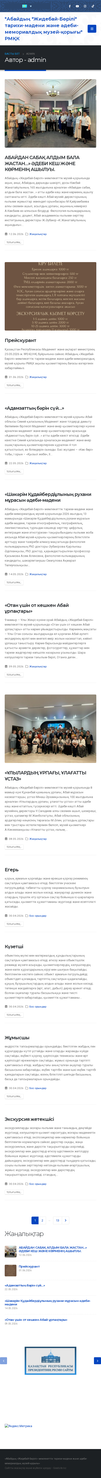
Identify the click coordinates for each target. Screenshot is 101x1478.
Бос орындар (37, 915)
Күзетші (14, 946)
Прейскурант (20, 340)
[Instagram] (85, 6)
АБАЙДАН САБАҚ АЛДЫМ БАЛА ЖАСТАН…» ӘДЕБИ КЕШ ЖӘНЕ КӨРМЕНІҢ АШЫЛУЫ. (42, 163)
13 (57, 1220)
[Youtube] (77, 6)
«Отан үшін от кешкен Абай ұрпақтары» (36, 1319)
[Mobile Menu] (92, 29)
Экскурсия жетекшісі (29, 1119)
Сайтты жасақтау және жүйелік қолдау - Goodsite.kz (35, 1468)
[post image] (50, 113)
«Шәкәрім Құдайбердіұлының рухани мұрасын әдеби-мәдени (48, 497)
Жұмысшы (17, 1037)
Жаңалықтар (38, 234)
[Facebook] (69, 6)
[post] (10, 1251)
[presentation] (3, 1360)
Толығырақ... (14, 242)
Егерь (11, 870)
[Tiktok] (92, 6)
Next (65, 1220)
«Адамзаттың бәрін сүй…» (34, 408)
